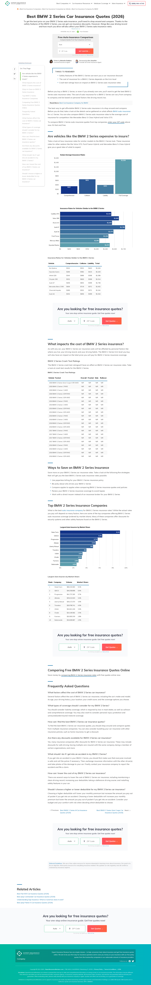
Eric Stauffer (92, 60)
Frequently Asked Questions (28, 112)
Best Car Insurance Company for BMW (85, 9)
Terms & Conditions (110, 969)
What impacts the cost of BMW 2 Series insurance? (31, 84)
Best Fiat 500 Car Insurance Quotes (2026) (33, 894)
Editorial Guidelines (55, 863)
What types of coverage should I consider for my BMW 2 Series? (31, 130)
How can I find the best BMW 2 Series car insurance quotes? (30, 139)
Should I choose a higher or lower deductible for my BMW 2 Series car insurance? (32, 177)
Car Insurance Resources (81, 3)
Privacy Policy (98, 969)
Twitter (133, 961)
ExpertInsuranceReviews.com (54, 969)
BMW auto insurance (122, 111)
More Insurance (117, 3)
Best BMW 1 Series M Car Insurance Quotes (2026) (73, 811)
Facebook (130, 961)
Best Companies (62, 3)
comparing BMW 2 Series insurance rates (78, 675)
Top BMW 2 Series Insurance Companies (30, 97)
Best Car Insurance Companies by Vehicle (56, 9)
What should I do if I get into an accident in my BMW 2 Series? (31, 158)
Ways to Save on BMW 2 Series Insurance (31, 90)
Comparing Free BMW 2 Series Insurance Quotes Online (31, 105)
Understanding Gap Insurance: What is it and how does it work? (40, 900)
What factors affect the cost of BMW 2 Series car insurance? (31, 121)
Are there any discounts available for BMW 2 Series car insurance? (32, 148)
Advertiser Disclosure (24, 63)
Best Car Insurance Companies (30, 9)
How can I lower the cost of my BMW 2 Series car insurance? (31, 167)
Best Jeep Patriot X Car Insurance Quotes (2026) (35, 903)
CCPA (119, 969)
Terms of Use (90, 55)
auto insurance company (72, 510)
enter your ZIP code (116, 122)
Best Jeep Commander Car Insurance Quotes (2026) (36, 897)
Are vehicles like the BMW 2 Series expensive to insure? (31, 76)
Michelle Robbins (66, 60)
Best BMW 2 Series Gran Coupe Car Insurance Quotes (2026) (110, 811)
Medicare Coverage (101, 3)
